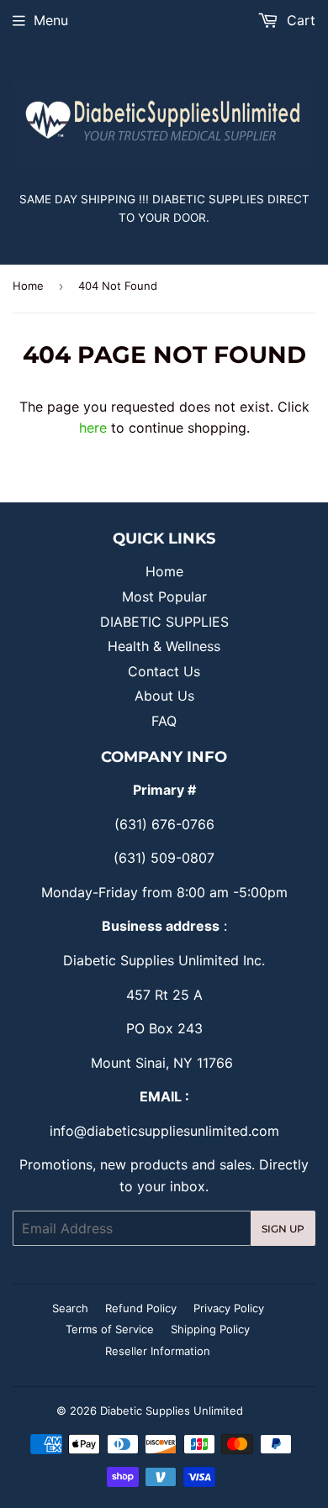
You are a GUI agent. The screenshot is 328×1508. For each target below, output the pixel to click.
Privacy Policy (228, 1308)
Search (70, 1308)
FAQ (164, 720)
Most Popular (164, 596)
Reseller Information (157, 1351)
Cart (299, 20)
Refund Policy (141, 1308)
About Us (164, 695)
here (93, 427)
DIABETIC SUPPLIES (164, 621)
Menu (51, 20)
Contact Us (164, 671)
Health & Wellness (164, 646)
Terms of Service (110, 1329)
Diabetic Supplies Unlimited (171, 1410)
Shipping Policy (210, 1329)
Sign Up (283, 1228)
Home (28, 285)
